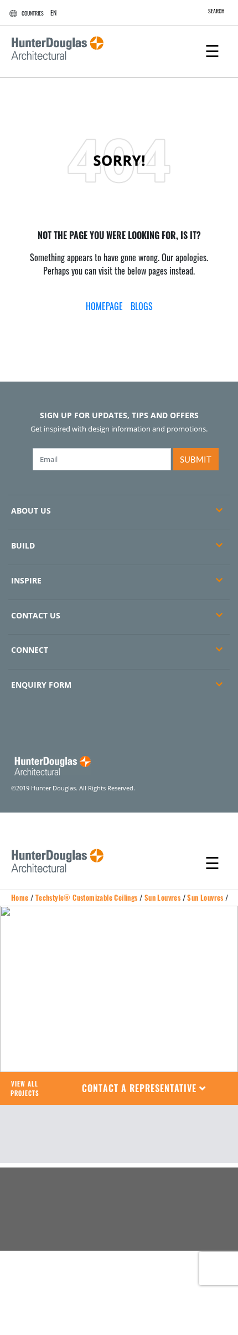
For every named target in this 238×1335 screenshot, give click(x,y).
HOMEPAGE (104, 306)
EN (53, 12)
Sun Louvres (162, 897)
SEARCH (216, 11)
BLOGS (142, 306)
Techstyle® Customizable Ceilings (86, 897)
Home (20, 897)
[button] (144, 1088)
